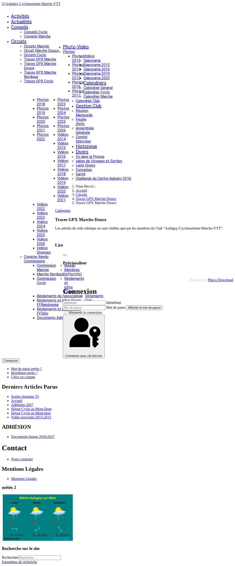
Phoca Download (220, 280)
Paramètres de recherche (19, 562)
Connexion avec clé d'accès (83, 356)
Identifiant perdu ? (24, 373)
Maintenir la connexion (85, 312)
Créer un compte (23, 377)
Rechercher (10, 557)
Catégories (62, 211)
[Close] (65, 255)
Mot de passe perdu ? (26, 369)
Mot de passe (115, 307)
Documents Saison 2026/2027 (33, 437)
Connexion (11, 360)
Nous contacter (22, 459)
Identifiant (113, 303)
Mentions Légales (24, 479)
